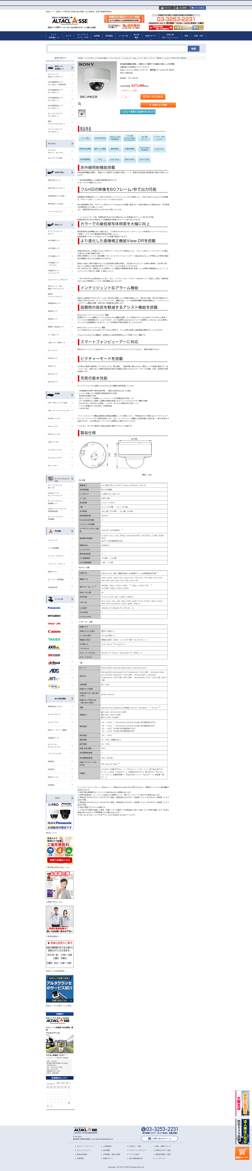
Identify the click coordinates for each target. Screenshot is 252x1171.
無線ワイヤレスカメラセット (56, 122)
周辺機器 (58, 531)
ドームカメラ (126, 58)
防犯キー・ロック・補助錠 (57, 730)
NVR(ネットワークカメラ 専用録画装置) (57, 510)
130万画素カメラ (54, 256)
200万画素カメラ (54, 248)
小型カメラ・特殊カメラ (56, 343)
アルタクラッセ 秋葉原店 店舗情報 (57, 1058)
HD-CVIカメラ (53, 382)
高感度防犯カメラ (54, 303)
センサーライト (53, 722)
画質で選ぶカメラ (54, 180)
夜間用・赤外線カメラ (56, 327)
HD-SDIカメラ (52, 358)
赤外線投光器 (52, 587)
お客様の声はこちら (54, 902)
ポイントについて (83, 1150)
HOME (80, 58)
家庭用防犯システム (55, 706)
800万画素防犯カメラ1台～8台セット (55, 107)
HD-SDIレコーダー (54, 418)
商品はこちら (51, 833)
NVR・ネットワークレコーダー (59, 411)
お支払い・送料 (135, 1146)
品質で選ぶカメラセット (56, 188)
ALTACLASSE (123, 1167)
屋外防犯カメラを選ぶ (56, 204)
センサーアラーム (54, 714)
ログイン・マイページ (85, 1146)
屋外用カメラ (52, 319)
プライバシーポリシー (137, 1150)
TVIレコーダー (53, 426)
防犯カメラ (59, 225)
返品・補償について (163, 1146)
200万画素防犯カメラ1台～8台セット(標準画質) (57, 83)
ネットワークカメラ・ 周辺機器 (56, 518)
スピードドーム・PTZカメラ (58, 280)
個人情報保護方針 (136, 1158)
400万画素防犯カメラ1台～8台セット (55, 91)
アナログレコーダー (55, 450)
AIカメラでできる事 (55, 158)
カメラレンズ (52, 540)
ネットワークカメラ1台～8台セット (55, 114)
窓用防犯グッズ (53, 738)
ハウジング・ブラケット (56, 564)
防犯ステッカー (53, 777)
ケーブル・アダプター (56, 556)
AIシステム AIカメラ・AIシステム (55, 151)
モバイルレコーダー (55, 458)
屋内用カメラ (52, 311)
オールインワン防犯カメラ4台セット (55, 75)
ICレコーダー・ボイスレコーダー (54, 745)
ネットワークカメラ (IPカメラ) (55, 486)
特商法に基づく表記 (163, 1150)
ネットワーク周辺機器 (56, 579)
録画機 (57, 394)
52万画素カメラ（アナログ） (53, 264)
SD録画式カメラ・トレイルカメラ (54, 272)
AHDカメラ (52, 366)
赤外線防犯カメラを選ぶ (56, 196)
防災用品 (51, 769)
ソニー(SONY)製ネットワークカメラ (107, 58)
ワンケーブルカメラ (55, 212)
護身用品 (51, 761)
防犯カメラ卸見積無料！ (56, 971)
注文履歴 (183, 8)
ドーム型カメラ (53, 335)
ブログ (57, 798)
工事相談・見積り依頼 (111, 1154)
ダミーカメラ (52, 350)
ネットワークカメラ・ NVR (62, 480)
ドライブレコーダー (55, 754)
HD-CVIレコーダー (54, 434)
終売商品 (51, 785)
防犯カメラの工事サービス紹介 (59, 1006)
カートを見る (199, 8)
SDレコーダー (53, 466)
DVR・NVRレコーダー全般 (57, 403)
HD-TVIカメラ (52, 374)
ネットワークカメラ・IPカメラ (56, 232)
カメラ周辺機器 (53, 548)
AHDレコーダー (53, 442)
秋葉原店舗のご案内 (163, 1154)
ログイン (167, 8)
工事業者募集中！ (53, 936)
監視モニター (52, 572)
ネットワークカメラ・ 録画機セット (56, 502)
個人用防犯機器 (60, 699)
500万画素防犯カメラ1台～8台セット (55, 99)
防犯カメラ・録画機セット (59, 67)
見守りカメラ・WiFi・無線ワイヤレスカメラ (56, 287)
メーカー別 (59, 599)
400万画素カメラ (54, 240)
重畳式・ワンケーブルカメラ (55, 295)
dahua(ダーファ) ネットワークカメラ (55, 494)
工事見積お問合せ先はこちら (58, 867)
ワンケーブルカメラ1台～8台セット (55, 130)
